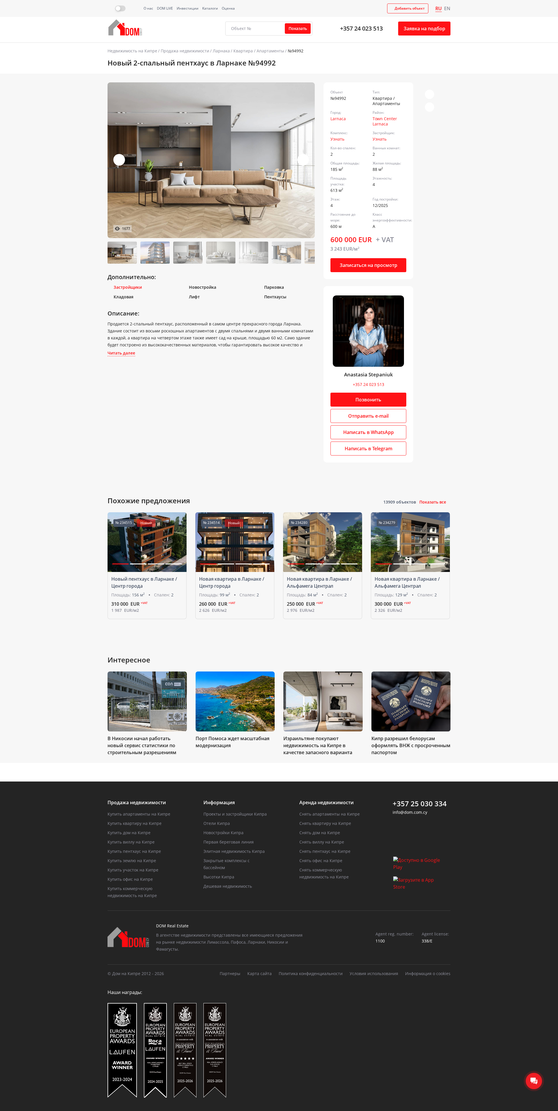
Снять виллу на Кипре (321, 842)
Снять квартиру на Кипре (325, 823)
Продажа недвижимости (185, 51)
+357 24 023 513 (361, 28)
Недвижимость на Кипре (132, 51)
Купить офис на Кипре (130, 879)
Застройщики (128, 287)
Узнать (337, 139)
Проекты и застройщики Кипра (235, 814)
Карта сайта (259, 973)
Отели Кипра (216, 823)
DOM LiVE (165, 8)
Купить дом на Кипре (129, 832)
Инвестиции (187, 8)
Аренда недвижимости (326, 802)
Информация (219, 802)
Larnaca (338, 118)
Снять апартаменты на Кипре (329, 814)
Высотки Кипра (218, 877)
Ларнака (221, 51)
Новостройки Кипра (223, 832)
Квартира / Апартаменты (258, 51)
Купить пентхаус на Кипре (134, 851)
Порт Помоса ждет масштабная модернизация (232, 742)
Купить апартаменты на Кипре (139, 814)
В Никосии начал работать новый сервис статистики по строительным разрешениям (142, 745)
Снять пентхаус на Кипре (324, 851)
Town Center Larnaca (385, 121)
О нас (148, 8)
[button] (303, 160)
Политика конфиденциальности (311, 973)
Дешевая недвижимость (227, 886)
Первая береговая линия (228, 842)
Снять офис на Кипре (320, 860)
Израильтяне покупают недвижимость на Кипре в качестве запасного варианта (317, 745)
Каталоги (210, 8)
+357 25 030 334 (420, 803)
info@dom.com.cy (410, 812)
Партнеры (230, 973)
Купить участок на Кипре (133, 870)
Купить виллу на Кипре (131, 842)
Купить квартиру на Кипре (135, 823)
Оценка (228, 8)
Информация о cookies (427, 973)
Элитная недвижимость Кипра (234, 851)
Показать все (432, 502)
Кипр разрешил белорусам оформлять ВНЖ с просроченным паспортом (410, 745)
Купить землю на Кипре (132, 860)
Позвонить (368, 399)
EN (447, 8)
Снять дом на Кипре (319, 832)
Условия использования (374, 973)
